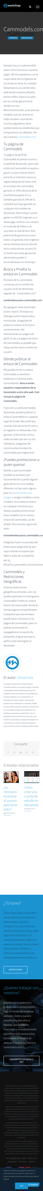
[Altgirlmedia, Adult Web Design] (21, 1081)
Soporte (32, 1161)
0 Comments (10, 814)
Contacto (22, 1161)
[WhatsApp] (27, 752)
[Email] (33, 752)
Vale (21, 1186)
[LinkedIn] (21, 752)
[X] (14, 752)
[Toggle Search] (30, 7)
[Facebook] (8, 752)
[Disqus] (21, 853)
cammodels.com (27, 137)
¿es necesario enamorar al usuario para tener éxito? (11, 777)
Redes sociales (27, 38)
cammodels (13, 38)
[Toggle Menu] (38, 7)
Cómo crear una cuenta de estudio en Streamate (32, 777)
